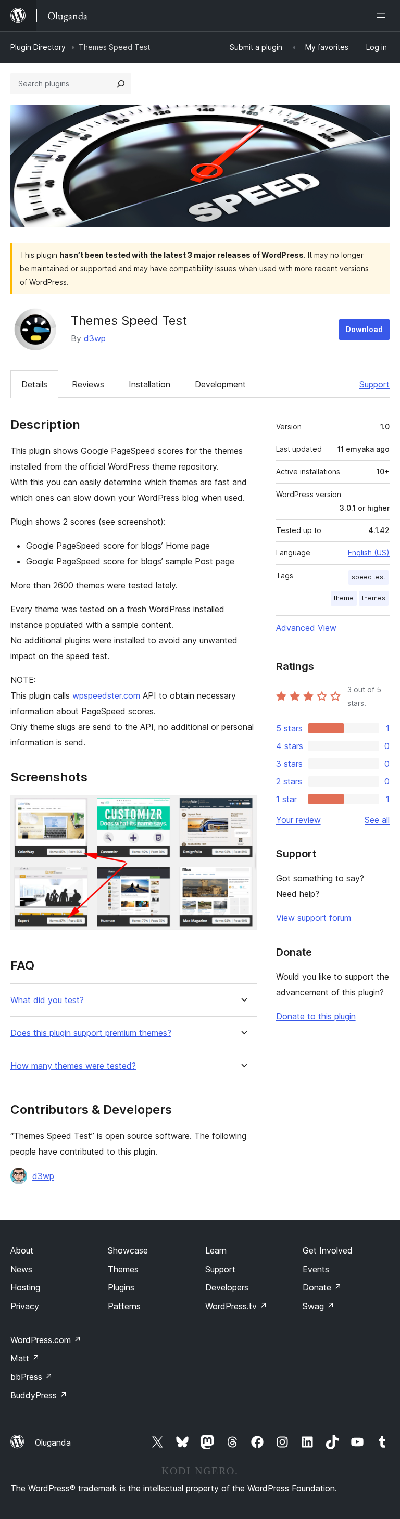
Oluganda (53, 1442)
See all (377, 820)
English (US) (369, 552)
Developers (226, 1287)
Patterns (124, 1306)
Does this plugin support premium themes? (90, 1033)
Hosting (25, 1287)
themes (373, 598)
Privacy (24, 1306)
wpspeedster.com (106, 695)
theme (344, 598)
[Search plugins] (120, 83)
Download (364, 329)
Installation (149, 384)
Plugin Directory (38, 47)
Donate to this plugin (316, 1016)
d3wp (95, 338)
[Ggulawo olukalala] (383, 15)
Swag (318, 1306)
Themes (123, 1269)
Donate (322, 1287)
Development (220, 384)
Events (316, 1269)
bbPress (31, 1377)
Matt (25, 1358)
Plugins (121, 1287)
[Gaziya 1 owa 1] (243, 809)
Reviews (88, 384)
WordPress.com (45, 1340)
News (21, 1269)
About (21, 1250)
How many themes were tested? (73, 1066)
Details (34, 384)
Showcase (128, 1250)
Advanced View (306, 628)
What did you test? (47, 1000)
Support (374, 384)
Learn (216, 1250)
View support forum (313, 918)
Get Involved (328, 1250)
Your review (298, 820)
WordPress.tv (236, 1306)
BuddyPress (38, 1395)
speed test (368, 577)
